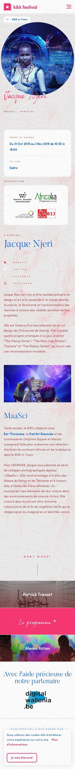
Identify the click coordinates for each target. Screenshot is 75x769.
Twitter (20, 269)
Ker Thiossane (14, 434)
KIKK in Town (20, 19)
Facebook (22, 276)
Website (20, 262)
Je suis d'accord (21, 757)
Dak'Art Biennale (41, 434)
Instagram (23, 283)
